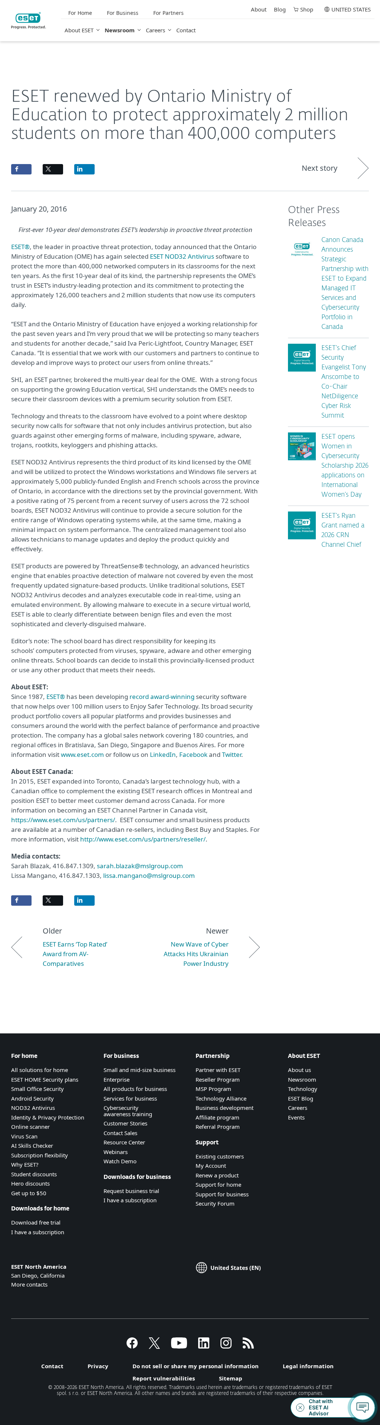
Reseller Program (218, 1079)
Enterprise (117, 1079)
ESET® (20, 246)
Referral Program (218, 1126)
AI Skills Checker (32, 1145)
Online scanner (30, 1126)
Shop (306, 9)
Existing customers (220, 1156)
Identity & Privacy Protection (47, 1117)
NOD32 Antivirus (33, 1107)
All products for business (135, 1088)
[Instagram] (226, 1346)
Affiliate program (217, 1117)
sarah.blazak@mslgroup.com (140, 866)
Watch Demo (120, 1161)
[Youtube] (179, 1346)
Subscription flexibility (39, 1155)
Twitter (231, 754)
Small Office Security (37, 1088)
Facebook (193, 754)
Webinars (116, 1152)
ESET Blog (300, 1098)
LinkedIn (163, 754)
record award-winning (162, 696)
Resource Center (124, 1142)
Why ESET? (25, 1164)
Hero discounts (30, 1183)
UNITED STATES (351, 9)
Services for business (130, 1098)
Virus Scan (24, 1136)
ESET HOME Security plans (44, 1079)
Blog (280, 9)
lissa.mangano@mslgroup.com (149, 875)
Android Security (32, 1098)
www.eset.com (82, 754)
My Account (211, 1165)
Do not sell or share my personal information (195, 1366)
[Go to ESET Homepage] (28, 20)
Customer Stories (125, 1123)
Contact (186, 30)
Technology (302, 1088)
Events (296, 1117)
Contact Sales (120, 1133)
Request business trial (131, 1190)
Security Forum (215, 1203)
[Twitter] (154, 1346)
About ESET (79, 30)
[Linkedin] (203, 1346)
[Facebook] (132, 1346)
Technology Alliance (221, 1098)
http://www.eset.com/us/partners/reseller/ (143, 839)
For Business (122, 12)
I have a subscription (37, 1232)
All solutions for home (39, 1069)
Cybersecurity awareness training (128, 1111)
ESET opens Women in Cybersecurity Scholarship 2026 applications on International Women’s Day (344, 466)
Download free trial (35, 1222)
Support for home (218, 1184)
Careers (155, 30)
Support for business (222, 1194)
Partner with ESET (218, 1069)
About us (299, 1069)
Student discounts (34, 1174)
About (258, 9)
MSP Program (213, 1088)
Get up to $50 (28, 1193)
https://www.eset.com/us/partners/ (63, 820)
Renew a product (217, 1175)
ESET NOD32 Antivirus (182, 256)
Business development (224, 1107)
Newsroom (120, 30)
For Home (80, 12)
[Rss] (248, 1346)
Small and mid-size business (140, 1069)
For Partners (168, 12)
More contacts (29, 1284)
